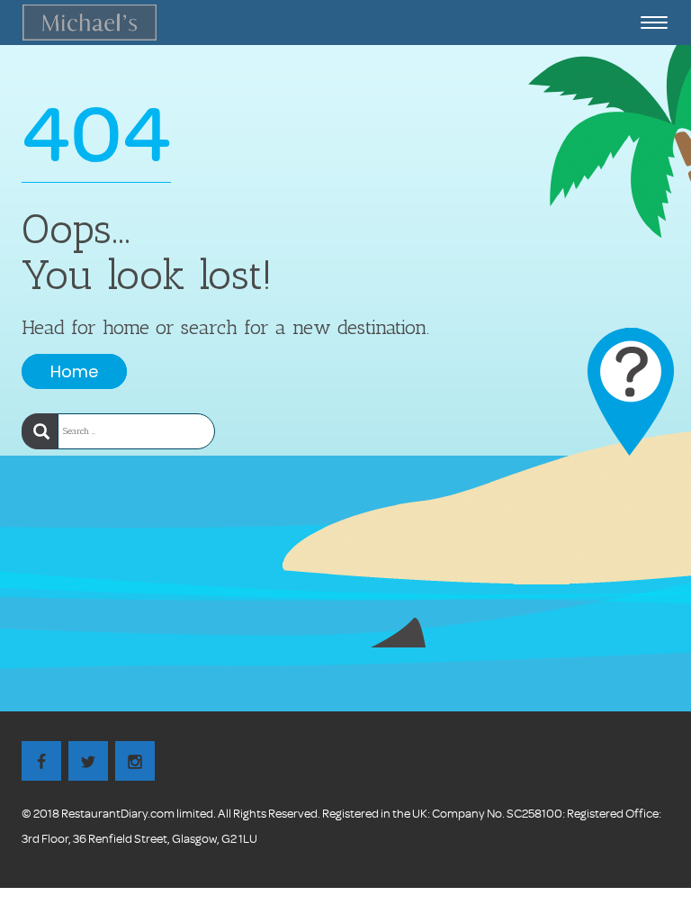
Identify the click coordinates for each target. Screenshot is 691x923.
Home (74, 371)
